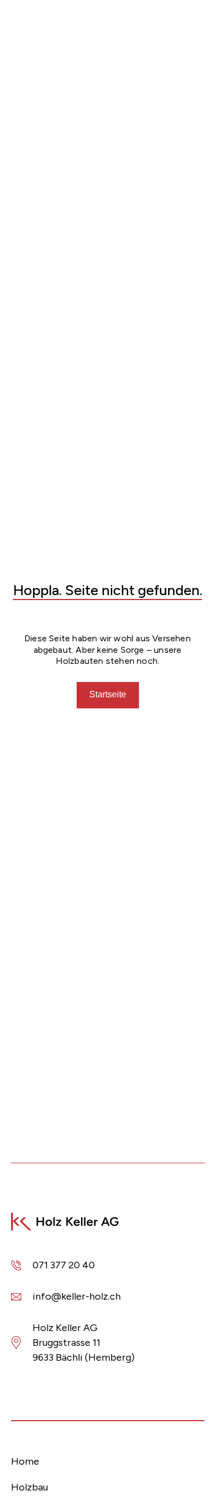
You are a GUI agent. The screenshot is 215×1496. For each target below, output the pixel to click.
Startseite (107, 694)
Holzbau (29, 1487)
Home (25, 1461)
